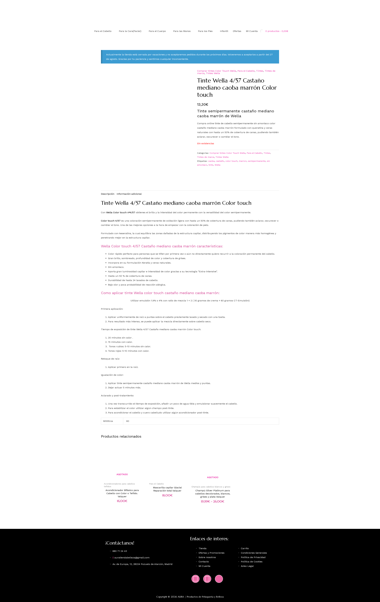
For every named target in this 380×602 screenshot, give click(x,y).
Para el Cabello (102, 31)
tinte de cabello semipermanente (234, 123)
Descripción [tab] (107, 193)
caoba (211, 161)
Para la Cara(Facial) (130, 31)
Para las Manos (182, 31)
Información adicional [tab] (129, 193)
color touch (231, 161)
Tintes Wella (213, 73)
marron (243, 161)
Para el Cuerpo (157, 31)
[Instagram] (195, 579)
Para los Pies (205, 31)
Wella (217, 165)
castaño (220, 161)
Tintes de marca (205, 157)
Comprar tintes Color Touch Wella (216, 70)
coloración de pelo (197, 225)
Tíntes (259, 70)
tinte (211, 165)
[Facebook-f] (207, 579)
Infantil (224, 31)
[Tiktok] (219, 579)
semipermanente (257, 161)
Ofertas (237, 31)
